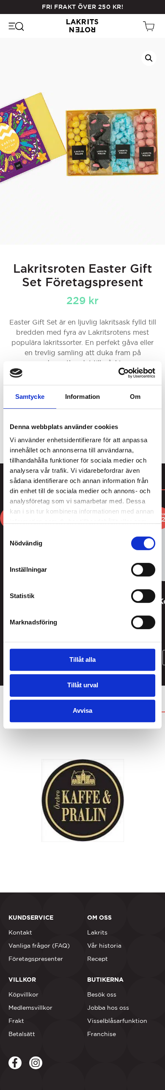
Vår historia (104, 945)
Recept (97, 959)
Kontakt (20, 932)
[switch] (143, 569)
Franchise (101, 1034)
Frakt (16, 1021)
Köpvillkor (23, 994)
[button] (149, 58)
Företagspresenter (35, 959)
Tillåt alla (82, 659)
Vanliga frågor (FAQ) (39, 945)
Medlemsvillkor (30, 1007)
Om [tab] (135, 396)
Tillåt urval (82, 685)
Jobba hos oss (108, 1007)
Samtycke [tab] (29, 396)
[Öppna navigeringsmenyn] (15, 26)
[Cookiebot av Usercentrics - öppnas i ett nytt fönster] (118, 372)
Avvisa (82, 710)
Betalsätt (21, 1034)
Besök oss (101, 994)
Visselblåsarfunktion (117, 1021)
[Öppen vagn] (150, 26)
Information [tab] (82, 396)
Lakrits (97, 932)
